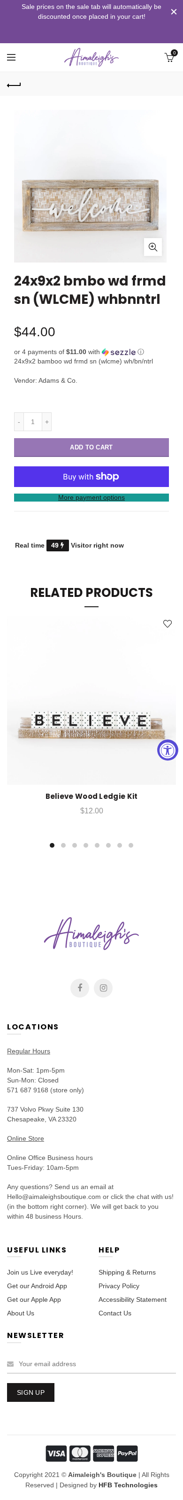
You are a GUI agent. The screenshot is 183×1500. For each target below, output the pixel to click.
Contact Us (115, 1313)
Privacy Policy (119, 1286)
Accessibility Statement (133, 1299)
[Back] (14, 84)
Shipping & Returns (127, 1272)
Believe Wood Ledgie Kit (92, 796)
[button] (91, 352)
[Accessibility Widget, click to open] (167, 750)
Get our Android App (37, 1286)
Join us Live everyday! (40, 1272)
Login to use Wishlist (168, 624)
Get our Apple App (34, 1299)
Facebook (79, 988)
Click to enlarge (153, 247)
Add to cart (91, 447)
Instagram (103, 988)
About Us (20, 1313)
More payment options (91, 497)
